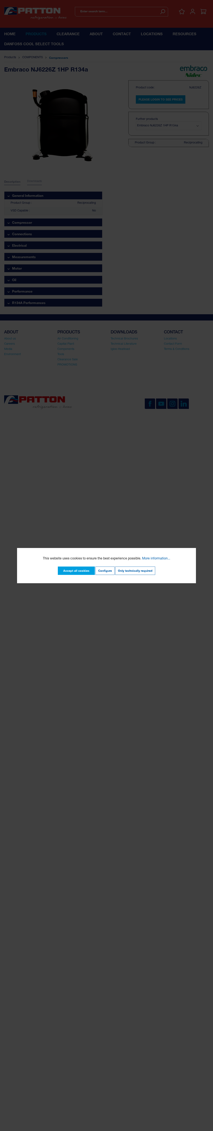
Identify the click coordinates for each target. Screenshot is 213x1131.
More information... (156, 558)
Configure (105, 570)
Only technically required (135, 570)
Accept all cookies (76, 570)
